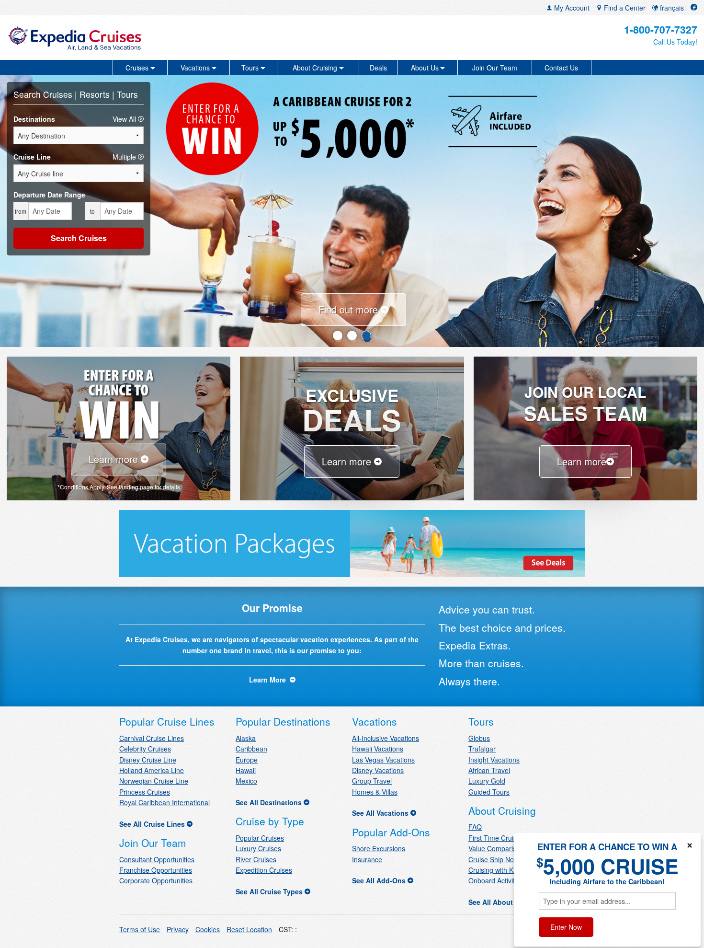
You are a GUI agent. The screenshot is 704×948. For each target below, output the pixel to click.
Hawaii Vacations (377, 748)
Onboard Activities (495, 880)
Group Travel (372, 781)
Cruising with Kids (495, 870)
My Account (571, 7)
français (671, 7)
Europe (247, 759)
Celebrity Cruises (145, 748)
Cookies (207, 929)
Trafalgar (482, 748)
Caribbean (251, 748)
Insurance (367, 859)
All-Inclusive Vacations (385, 738)
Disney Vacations (378, 770)
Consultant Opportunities (156, 859)
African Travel (489, 770)
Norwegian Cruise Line (153, 781)
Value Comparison (496, 848)
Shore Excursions (378, 848)
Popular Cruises (260, 838)
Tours (127, 94)
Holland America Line (151, 770)
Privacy (178, 929)
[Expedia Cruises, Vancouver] (121, 37)
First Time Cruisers (497, 838)
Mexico (246, 781)
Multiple (125, 157)
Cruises (59, 94)
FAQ (475, 827)
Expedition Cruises (264, 870)
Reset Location (249, 929)
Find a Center (624, 7)
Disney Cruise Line (147, 759)
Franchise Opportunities (155, 870)
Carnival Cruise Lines (151, 738)
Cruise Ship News (495, 859)
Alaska (246, 738)
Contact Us (561, 67)
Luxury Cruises (258, 848)
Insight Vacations (494, 759)
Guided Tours (489, 792)
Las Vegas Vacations (383, 759)
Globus (479, 738)
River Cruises (256, 859)
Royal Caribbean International (164, 802)
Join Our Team (494, 67)
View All (125, 119)
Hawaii (246, 770)
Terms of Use (139, 929)
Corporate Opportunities (156, 880)
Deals (378, 67)
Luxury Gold (486, 781)
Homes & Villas (374, 792)
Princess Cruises (144, 792)
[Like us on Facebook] (694, 7)
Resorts (95, 94)
